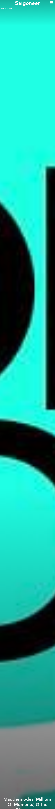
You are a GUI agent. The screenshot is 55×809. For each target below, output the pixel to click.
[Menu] (51, 2)
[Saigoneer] (27, 3)
